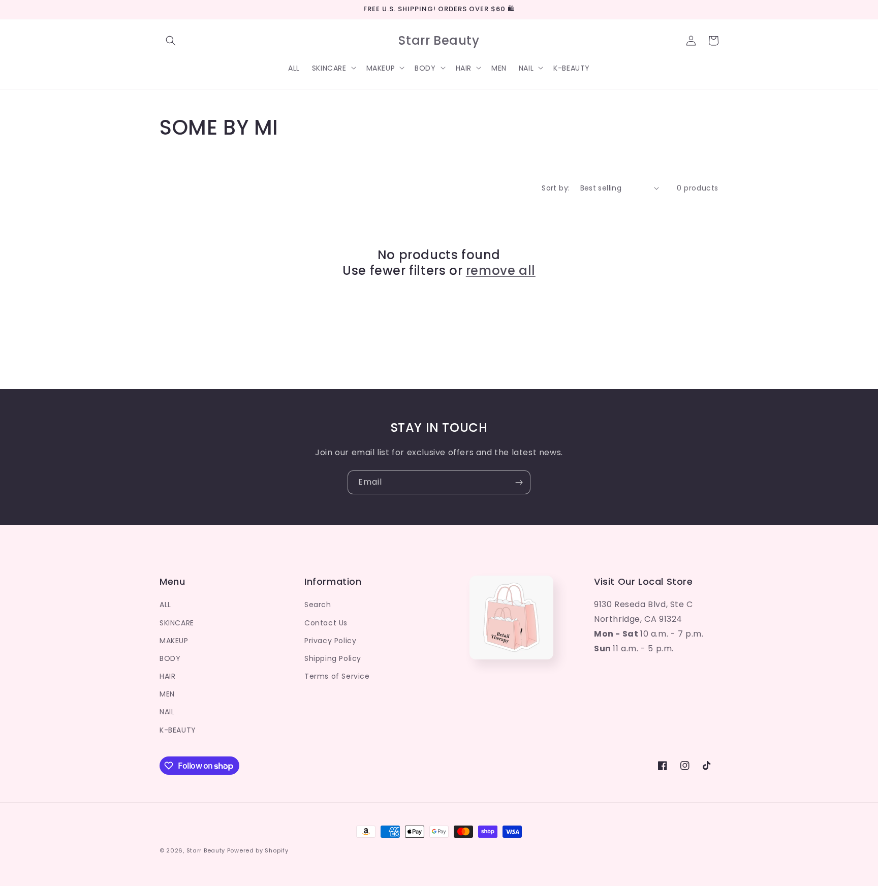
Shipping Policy (332, 658)
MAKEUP (174, 641)
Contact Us (326, 623)
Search (317, 604)
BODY (170, 658)
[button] (171, 40)
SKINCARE (177, 623)
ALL (165, 604)
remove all (501, 270)
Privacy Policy (330, 641)
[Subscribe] (519, 482)
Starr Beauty (205, 850)
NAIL (167, 712)
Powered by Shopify (258, 850)
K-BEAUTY (178, 730)
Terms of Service (337, 676)
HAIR (167, 676)
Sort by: (556, 188)
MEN (167, 694)
